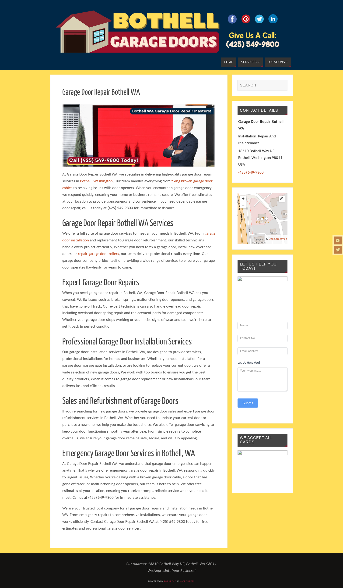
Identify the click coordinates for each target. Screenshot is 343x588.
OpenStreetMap (278, 239)
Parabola (170, 581)
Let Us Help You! (249, 363)
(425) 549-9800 (251, 173)
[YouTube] (338, 240)
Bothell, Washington (96, 181)
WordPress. (187, 581)
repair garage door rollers (98, 254)
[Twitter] (338, 250)
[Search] (281, 85)
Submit (247, 403)
